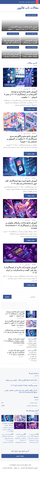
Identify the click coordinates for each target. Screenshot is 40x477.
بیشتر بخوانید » (30, 109)
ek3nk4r (34, 89)
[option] (20, 35)
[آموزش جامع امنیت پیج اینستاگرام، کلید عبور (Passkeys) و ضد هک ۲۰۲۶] (11, 38)
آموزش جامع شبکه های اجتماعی (29, 468)
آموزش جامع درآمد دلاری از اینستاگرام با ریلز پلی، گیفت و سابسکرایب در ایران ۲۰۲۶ (20, 270)
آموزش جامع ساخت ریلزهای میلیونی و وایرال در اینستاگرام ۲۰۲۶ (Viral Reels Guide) (21, 225)
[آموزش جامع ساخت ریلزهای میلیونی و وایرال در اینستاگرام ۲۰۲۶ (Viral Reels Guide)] (29, 51)
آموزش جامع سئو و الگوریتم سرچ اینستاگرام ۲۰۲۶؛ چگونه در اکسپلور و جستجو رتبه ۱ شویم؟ (22, 139)
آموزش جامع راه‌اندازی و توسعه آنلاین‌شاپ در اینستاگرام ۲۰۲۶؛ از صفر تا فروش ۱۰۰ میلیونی (20, 94)
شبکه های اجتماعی (32, 15)
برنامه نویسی (33, 402)
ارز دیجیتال (16, 468)
